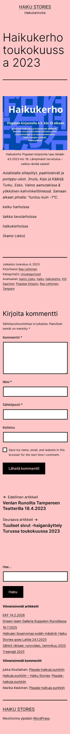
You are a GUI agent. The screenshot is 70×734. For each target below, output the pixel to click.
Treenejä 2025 (14, 652)
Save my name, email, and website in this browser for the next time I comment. (37, 452)
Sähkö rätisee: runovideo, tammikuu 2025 (34, 646)
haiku (40, 279)
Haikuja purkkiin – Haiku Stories (26, 676)
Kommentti (12, 337)
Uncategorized (31, 274)
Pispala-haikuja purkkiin (47, 669)
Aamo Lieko (27, 279)
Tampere (9, 288)
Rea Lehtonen (28, 269)
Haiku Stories (35, 6)
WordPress (41, 718)
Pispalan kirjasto (27, 284)
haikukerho (53, 279)
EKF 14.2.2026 (14, 615)
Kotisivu (9, 427)
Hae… (7, 567)
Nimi (7, 382)
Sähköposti (13, 404)
